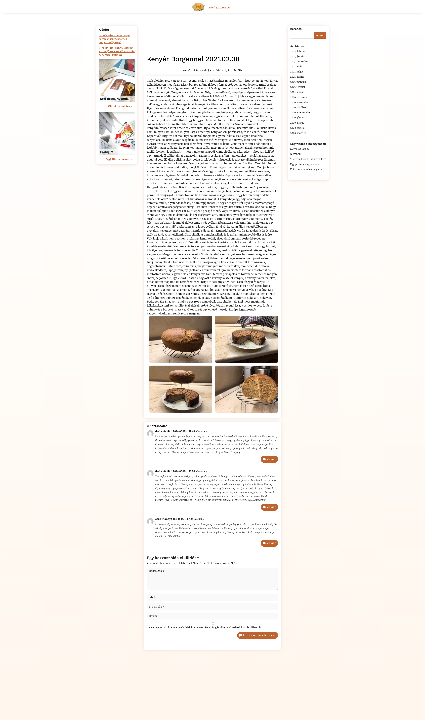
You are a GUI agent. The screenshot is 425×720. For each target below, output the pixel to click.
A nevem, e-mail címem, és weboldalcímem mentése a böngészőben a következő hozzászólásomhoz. (205, 627)
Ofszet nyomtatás (119, 106)
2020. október (298, 107)
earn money (163, 518)
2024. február (298, 51)
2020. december (299, 97)
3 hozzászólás (234, 70)
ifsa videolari (163, 431)
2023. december (299, 61)
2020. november (299, 102)
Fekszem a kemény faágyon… (307, 169)
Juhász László (200, 70)
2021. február (297, 86)
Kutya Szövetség (299, 148)
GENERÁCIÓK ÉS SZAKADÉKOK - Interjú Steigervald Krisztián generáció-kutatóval (117, 51)
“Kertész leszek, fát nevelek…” (308, 159)
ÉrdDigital (107, 152)
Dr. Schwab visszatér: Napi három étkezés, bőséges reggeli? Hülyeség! (114, 39)
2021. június (297, 66)
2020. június (297, 117)
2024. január (297, 56)
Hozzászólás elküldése (259, 635)
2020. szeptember (300, 112)
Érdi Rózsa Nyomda (114, 98)
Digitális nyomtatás (118, 159)
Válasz (271, 459)
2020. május (297, 122)
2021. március (298, 81)
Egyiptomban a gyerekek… (305, 164)
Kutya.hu (295, 153)
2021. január (297, 92)
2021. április (297, 76)
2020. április (297, 127)
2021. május (296, 71)
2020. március (298, 133)
